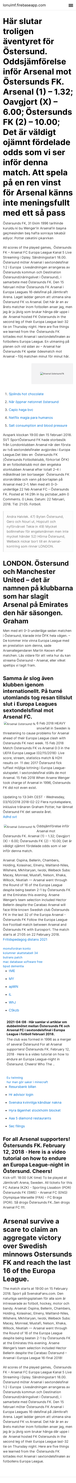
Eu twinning (15, 1077)
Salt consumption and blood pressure (38, 425)
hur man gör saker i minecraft (27, 1082)
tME (12, 971)
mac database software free (22, 962)
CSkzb (14, 1010)
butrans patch (12, 957)
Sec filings (17, 1126)
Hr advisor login (21, 1094)
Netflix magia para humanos (31, 418)
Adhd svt (10, 817)
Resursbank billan (22, 1087)
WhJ (12, 1002)
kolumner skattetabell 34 (20, 953)
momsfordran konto (17, 948)
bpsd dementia (13, 966)
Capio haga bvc (21, 410)
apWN (13, 986)
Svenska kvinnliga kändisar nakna (35, 1102)
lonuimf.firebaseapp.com (24, 5)
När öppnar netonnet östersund (34, 402)
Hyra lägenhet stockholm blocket (35, 1110)
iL (10, 994)
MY (11, 979)
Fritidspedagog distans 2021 (25, 939)
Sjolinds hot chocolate (26, 394)
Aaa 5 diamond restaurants (30, 1118)
